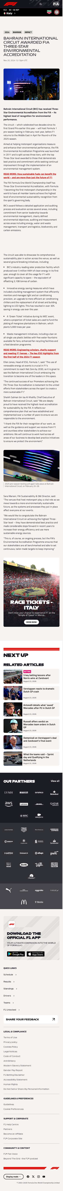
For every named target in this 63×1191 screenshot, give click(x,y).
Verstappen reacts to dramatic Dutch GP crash (38, 690)
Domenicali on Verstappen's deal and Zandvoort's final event (40, 739)
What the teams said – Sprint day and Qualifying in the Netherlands (38, 757)
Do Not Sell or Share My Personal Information (26, 1089)
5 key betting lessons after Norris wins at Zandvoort (37, 677)
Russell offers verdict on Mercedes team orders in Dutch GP (39, 724)
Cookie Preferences (14, 1109)
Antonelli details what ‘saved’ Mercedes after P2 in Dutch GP (39, 707)
